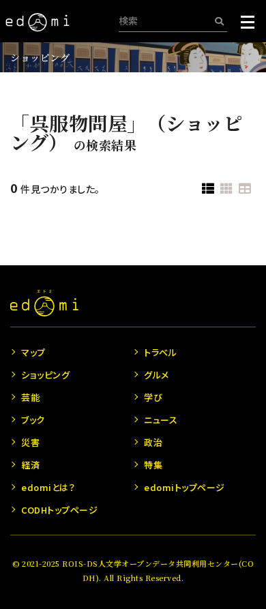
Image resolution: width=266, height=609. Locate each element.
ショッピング (40, 57)
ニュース (160, 419)
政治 (153, 442)
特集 (153, 464)
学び (153, 397)
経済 (30, 464)
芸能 (30, 397)
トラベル (160, 352)
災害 (30, 442)
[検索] (219, 20)
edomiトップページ (184, 487)
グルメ (156, 374)
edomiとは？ (48, 487)
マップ (33, 352)
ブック (33, 419)
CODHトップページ (59, 509)
